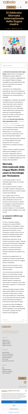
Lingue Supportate (6, 372)
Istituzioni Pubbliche (6, 357)
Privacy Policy (16, 412)
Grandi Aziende (5, 352)
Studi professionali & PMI (8, 360)
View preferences (14, 409)
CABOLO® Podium (6, 343)
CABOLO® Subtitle (6, 342)
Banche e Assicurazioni (7, 354)
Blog (3, 367)
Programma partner (6, 369)
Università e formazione (7, 355)
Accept (14, 401)
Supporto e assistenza (7, 371)
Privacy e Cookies (22, 386)
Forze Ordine (5, 359)
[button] (26, 390)
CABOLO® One (5, 340)
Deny (14, 405)
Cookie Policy (10, 412)
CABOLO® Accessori (7, 345)
